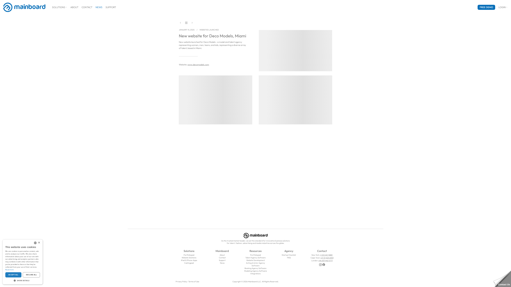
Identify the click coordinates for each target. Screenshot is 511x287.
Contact (87, 7)
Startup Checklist (289, 255)
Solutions (59, 7)
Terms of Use (193, 281)
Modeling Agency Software (255, 271)
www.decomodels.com (198, 64)
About (74, 7)
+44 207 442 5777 (325, 260)
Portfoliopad (189, 255)
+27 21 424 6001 (327, 258)
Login (503, 7)
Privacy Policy (181, 281)
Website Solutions (189, 257)
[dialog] (23, 262)
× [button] (39, 243)
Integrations (255, 273)
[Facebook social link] (323, 264)
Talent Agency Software (255, 257)
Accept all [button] (13, 275)
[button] (22, 280)
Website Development (255, 260)
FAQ (289, 257)
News (99, 7)
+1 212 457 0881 (326, 255)
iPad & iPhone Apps (189, 260)
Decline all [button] (31, 275)
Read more (9, 270)
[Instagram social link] (320, 264)
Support (111, 7)
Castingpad (189, 263)
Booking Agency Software (255, 268)
